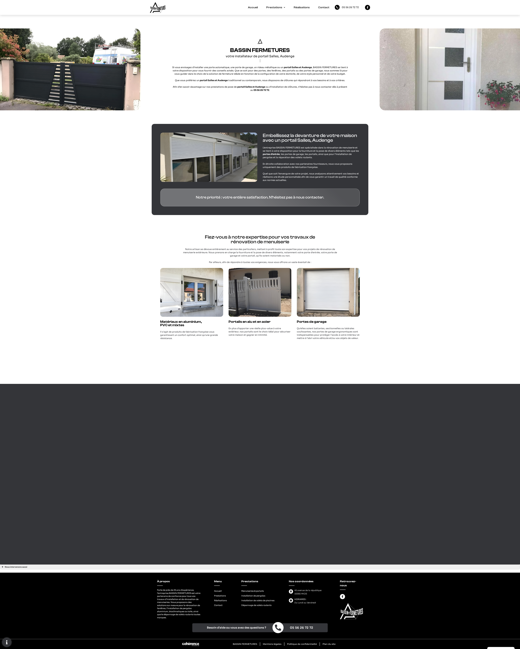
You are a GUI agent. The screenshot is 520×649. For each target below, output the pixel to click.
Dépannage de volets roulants (256, 605)
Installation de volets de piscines (257, 600)
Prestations (274, 7)
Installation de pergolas (253, 595)
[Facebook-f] (367, 7)
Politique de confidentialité (302, 644)
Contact (323, 7)
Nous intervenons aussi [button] (16, 567)
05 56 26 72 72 (350, 7)
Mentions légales (272, 644)
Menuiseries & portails (252, 591)
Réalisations (302, 7)
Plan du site (329, 644)
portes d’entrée (271, 154)
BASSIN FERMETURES (245, 644)
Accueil (253, 7)
